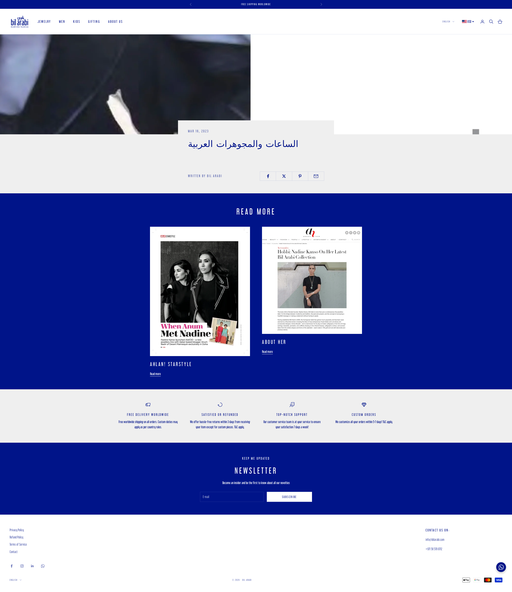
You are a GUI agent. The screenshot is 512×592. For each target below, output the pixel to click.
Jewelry (44, 21)
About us (115, 21)
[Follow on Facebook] (12, 566)
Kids (76, 21)
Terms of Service (18, 544)
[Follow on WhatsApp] (43, 566)
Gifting (94, 21)
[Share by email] (316, 176)
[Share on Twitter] (284, 176)
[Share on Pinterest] (300, 176)
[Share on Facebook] (268, 176)
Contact (14, 552)
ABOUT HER (274, 342)
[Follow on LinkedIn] (32, 566)
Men (62, 21)
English (446, 21)
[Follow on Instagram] (22, 566)
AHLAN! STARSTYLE (171, 364)
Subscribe (289, 497)
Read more (155, 374)
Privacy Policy (17, 530)
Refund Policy (16, 537)
